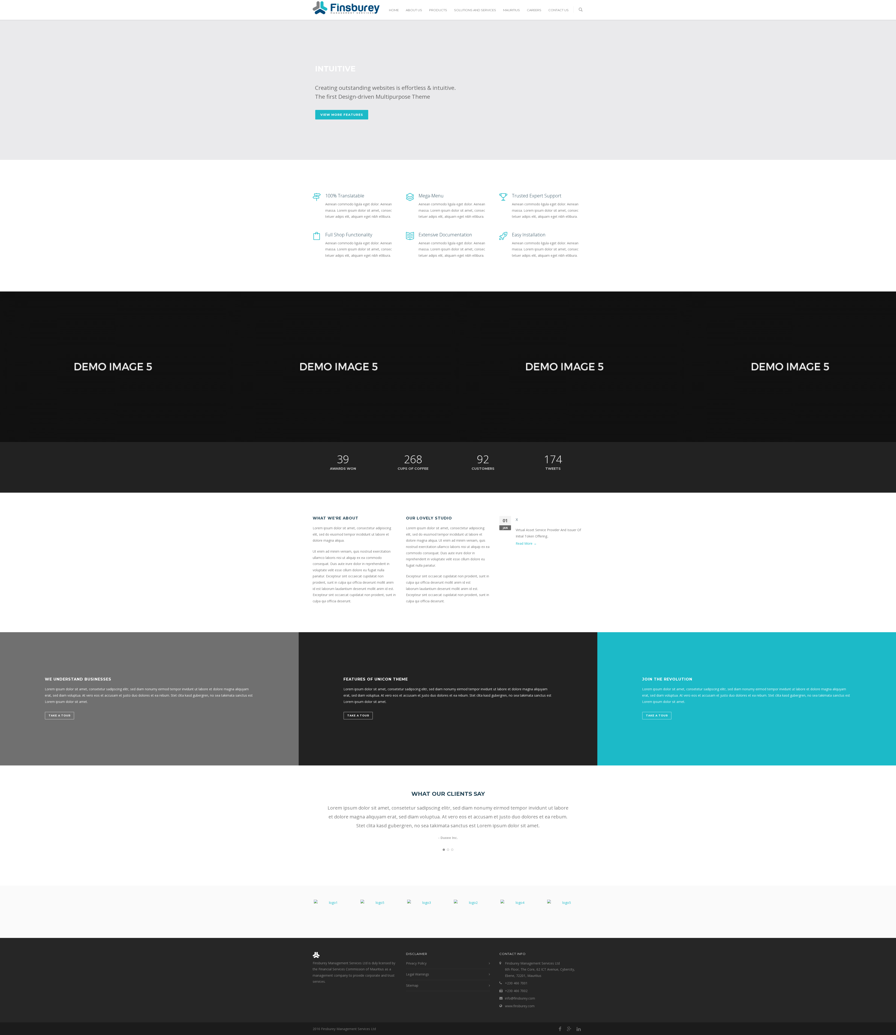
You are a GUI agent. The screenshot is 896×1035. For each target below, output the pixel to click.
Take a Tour (59, 715)
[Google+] (569, 1029)
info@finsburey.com (520, 998)
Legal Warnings (417, 974)
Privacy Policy (416, 963)
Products (438, 10)
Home (394, 10)
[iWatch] (113, 366)
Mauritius (511, 10)
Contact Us (558, 10)
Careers (534, 10)
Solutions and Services (475, 10)
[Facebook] (560, 1029)
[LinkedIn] (578, 1029)
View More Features (341, 114)
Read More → (526, 543)
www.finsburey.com (520, 1006)
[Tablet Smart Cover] (564, 366)
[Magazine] (339, 366)
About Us (414, 10)
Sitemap (412, 985)
